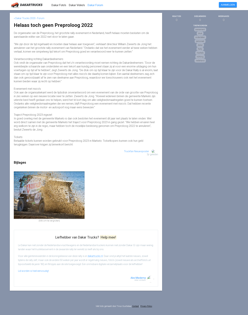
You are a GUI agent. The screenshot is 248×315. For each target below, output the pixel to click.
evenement (200, 29)
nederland (200, 60)
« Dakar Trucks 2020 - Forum (29, 18)
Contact (135, 306)
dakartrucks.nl (95, 256)
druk (200, 33)
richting (200, 57)
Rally (200, 49)
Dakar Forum (95, 5)
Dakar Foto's (58, 5)
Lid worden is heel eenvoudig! (33, 271)
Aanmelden (228, 4)
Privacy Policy (146, 306)
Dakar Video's (77, 5)
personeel (200, 41)
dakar (200, 45)
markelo (200, 53)
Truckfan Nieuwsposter (136, 151)
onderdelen (200, 37)
